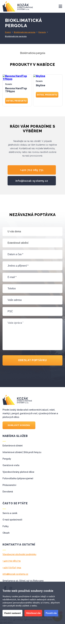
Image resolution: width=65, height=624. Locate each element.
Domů (8, 32)
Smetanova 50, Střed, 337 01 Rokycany (23, 580)
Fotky (6, 526)
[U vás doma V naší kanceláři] (32, 231)
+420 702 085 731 (32, 170)
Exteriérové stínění (13, 445)
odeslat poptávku (32, 360)
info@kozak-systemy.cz (31, 180)
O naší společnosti (12, 519)
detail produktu (16, 101)
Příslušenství (9, 485)
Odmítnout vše (33, 613)
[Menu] (57, 6)
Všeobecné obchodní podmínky (19, 554)
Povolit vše (51, 613)
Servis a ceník (10, 513)
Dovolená (8, 491)
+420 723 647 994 (12, 567)
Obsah (6, 533)
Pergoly (42, 32)
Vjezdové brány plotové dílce (18, 472)
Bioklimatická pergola (24, 32)
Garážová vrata (11, 465)
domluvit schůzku (19, 425)
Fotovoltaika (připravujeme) (18, 478)
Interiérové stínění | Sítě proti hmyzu (22, 452)
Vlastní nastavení (12, 613)
